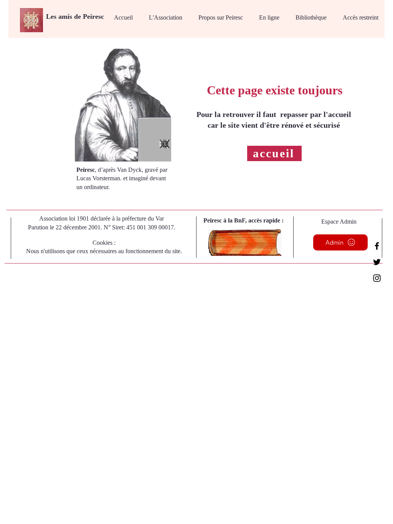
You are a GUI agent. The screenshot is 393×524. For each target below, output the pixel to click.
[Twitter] (377, 262)
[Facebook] (377, 246)
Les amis (60, 16)
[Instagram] (377, 278)
